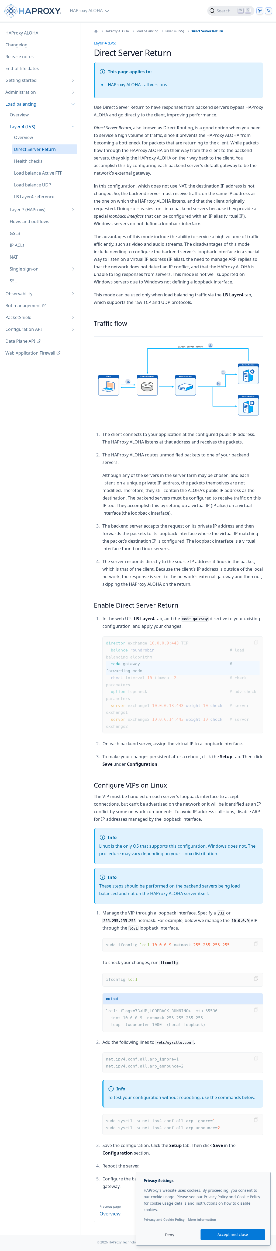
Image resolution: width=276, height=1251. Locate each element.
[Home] (96, 31)
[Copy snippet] (256, 642)
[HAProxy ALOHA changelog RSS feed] (268, 11)
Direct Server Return (207, 31)
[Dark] (260, 11)
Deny (169, 1234)
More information (202, 1219)
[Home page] (33, 11)
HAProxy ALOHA (117, 31)
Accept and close (233, 1234)
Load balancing (147, 31)
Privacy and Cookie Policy (164, 1219)
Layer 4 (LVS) (174, 31)
